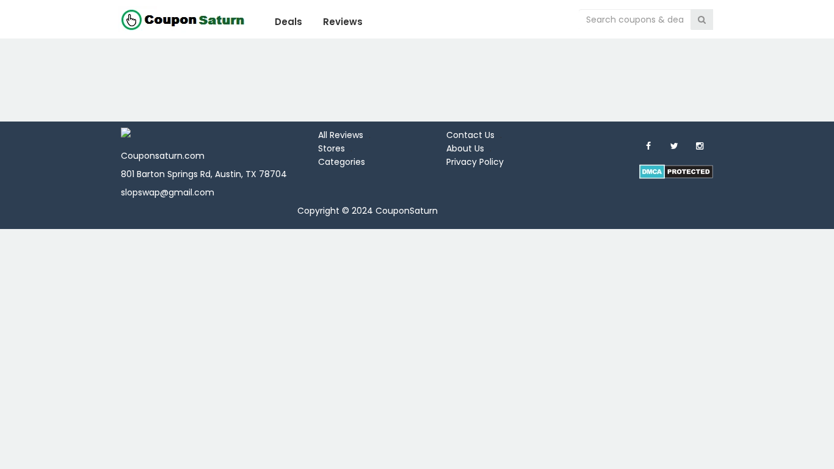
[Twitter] (674, 146)
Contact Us (470, 135)
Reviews (343, 21)
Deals (288, 21)
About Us (465, 148)
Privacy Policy (475, 162)
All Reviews (340, 135)
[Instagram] (699, 146)
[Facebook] (648, 146)
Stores (331, 148)
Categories (341, 162)
